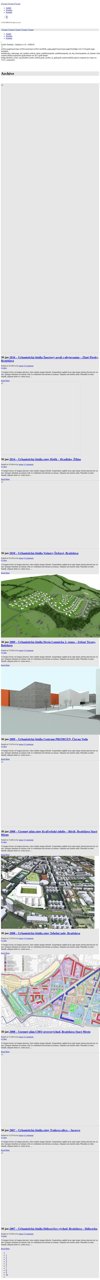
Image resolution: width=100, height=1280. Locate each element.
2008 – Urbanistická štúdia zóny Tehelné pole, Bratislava (44, 933)
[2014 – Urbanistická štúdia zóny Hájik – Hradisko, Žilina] (40, 454)
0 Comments (28, 366)
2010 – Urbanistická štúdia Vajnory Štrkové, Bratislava (43, 553)
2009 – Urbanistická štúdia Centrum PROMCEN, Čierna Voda (48, 739)
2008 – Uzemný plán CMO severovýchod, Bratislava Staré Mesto (49, 1031)
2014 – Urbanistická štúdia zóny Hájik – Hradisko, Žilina (45, 459)
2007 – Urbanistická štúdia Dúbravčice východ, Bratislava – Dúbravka (53, 1228)
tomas (21, 366)
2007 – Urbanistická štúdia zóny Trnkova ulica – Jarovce (44, 1130)
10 (7, 1275)
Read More (5, 381)
